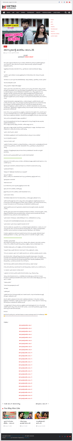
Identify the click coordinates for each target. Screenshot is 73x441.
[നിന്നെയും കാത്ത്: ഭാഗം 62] (25, 412)
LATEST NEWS (56, 12)
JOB (13, 12)
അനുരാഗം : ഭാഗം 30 (41, 404)
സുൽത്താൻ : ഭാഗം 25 (40, 422)
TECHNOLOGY (30, 12)
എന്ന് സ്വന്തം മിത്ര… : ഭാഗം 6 (9, 422)
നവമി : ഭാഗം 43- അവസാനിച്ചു (12, 404)
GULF (17, 12)
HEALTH (38, 12)
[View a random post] (69, 12)
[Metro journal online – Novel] (4, 12)
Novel (8, 12)
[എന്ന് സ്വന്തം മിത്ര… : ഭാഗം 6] (9, 412)
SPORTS (23, 12)
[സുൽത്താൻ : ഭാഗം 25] (42, 412)
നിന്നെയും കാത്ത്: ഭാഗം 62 (25, 422)
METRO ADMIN (16, 52)
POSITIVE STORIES (46, 12)
